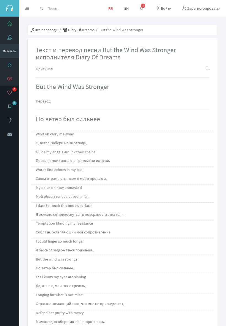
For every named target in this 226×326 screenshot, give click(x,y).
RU (110, 8)
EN (126, 8)
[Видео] (9, 79)
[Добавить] (9, 120)
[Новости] (9, 65)
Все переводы (46, 29)
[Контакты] (9, 134)
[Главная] (9, 23)
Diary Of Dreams (81, 29)
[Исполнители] (9, 37)
